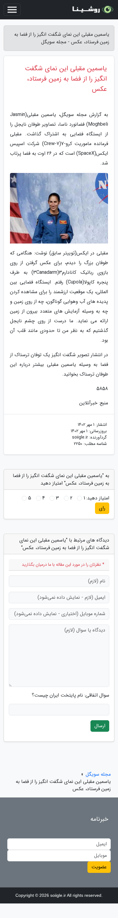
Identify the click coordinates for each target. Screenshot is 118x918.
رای (102, 508)
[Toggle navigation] (12, 10)
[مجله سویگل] (92, 9)
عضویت (99, 867)
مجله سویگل (98, 774)
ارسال (99, 726)
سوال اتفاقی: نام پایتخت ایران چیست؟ (70, 695)
